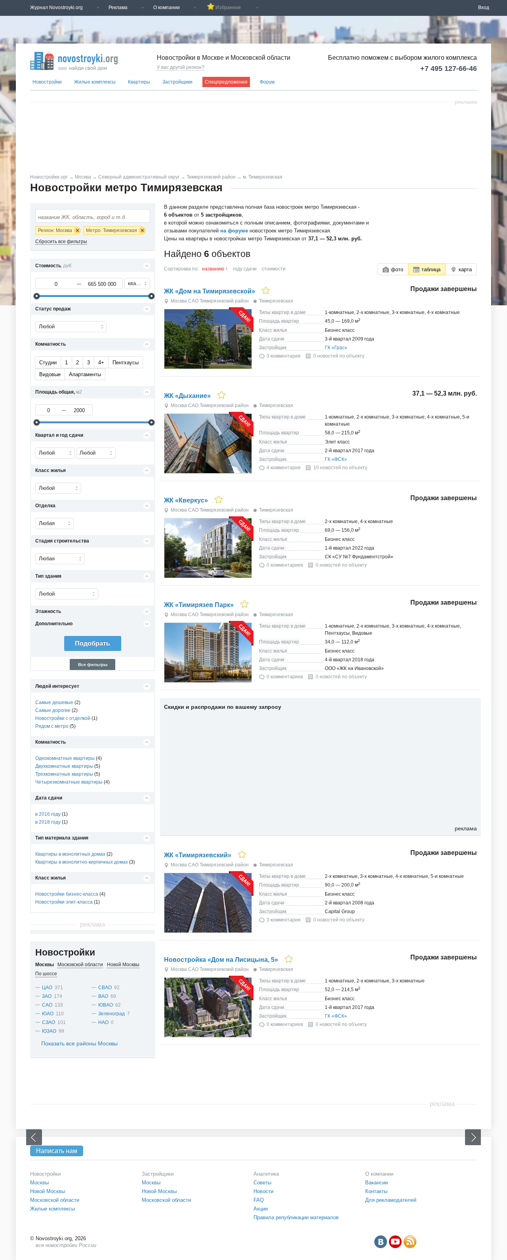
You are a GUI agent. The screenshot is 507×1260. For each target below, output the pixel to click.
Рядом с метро (52, 726)
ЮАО (47, 1013)
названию (213, 269)
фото (397, 269)
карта (465, 269)
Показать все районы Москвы (79, 1043)
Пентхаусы (125, 362)
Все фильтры (92, 664)
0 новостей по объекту (338, 356)
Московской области (54, 1200)
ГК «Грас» (336, 347)
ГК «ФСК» (336, 459)
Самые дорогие (53, 710)
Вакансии (376, 1183)
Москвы (39, 1183)
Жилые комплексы (95, 82)
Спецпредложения (226, 82)
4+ (101, 362)
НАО (103, 1022)
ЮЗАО (49, 1031)
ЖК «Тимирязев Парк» (199, 604)
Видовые (50, 374)
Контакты (376, 1191)
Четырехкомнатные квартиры (69, 782)
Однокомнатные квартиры (65, 758)
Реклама (118, 7)
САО (47, 1005)
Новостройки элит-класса (64, 902)
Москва (83, 177)
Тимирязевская (276, 301)
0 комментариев (285, 565)
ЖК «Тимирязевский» (197, 855)
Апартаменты (85, 374)
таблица (430, 269)
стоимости (274, 269)
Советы (262, 1183)
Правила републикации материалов (296, 1217)
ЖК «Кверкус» (186, 500)
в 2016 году (48, 814)
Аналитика (266, 1174)
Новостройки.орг (49, 177)
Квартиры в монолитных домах (70, 854)
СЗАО (48, 1022)
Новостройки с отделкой (62, 718)
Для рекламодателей (390, 1200)
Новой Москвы (47, 1191)
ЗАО (46, 996)
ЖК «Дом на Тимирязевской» (209, 291)
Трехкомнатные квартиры (64, 774)
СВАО (105, 987)
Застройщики (177, 82)
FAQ (259, 1200)
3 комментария (284, 356)
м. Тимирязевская (262, 177)
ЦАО (47, 987)
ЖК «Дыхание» (187, 395)
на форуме (234, 231)
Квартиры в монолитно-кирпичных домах (81, 862)
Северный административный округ (138, 177)
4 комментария (284, 467)
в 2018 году (48, 822)
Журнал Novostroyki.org (56, 7)
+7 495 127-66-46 (448, 68)
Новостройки (47, 82)
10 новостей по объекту (340, 467)
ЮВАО (105, 1005)
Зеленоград (111, 1013)
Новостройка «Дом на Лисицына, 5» (221, 959)
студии (48, 362)
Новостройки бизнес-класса (66, 894)
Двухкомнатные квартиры (64, 766)
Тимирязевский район (211, 177)
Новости (263, 1191)
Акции (261, 1209)
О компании (166, 7)
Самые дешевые (54, 702)
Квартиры (139, 82)
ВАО (103, 996)
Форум (267, 82)
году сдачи (245, 269)
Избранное (228, 7)
